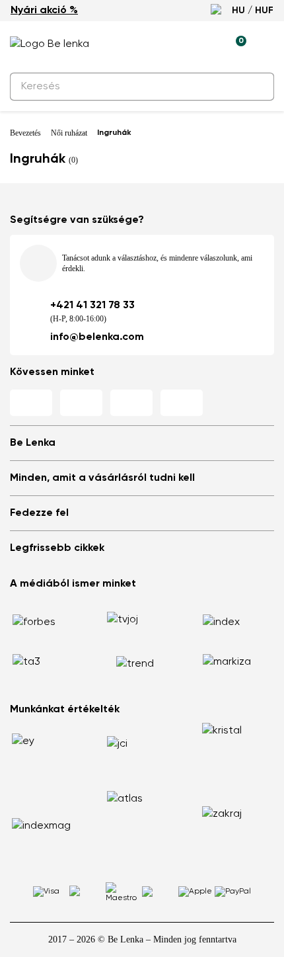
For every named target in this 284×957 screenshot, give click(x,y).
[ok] (256, 86)
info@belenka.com (97, 337)
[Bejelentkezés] (205, 44)
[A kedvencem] (175, 44)
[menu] (266, 46)
